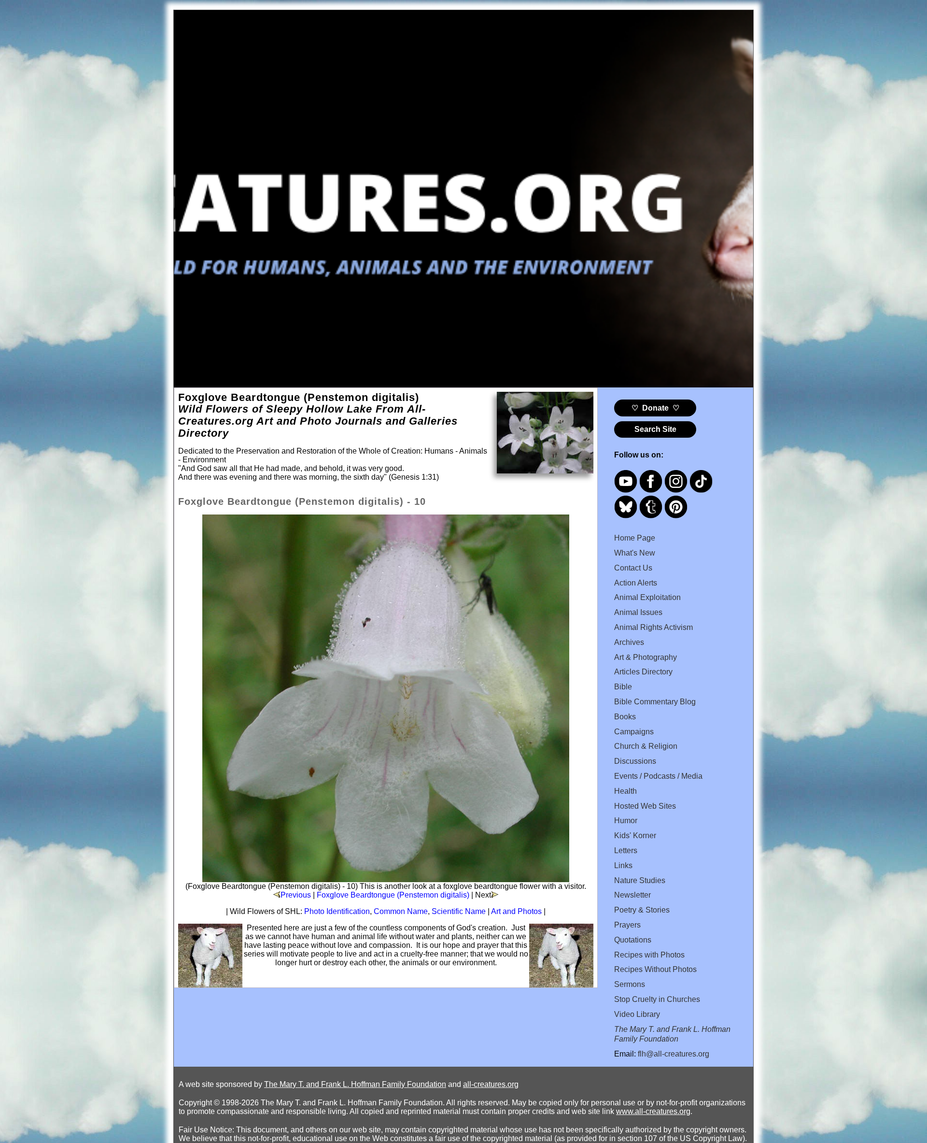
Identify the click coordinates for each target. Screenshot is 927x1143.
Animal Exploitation (647, 597)
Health (625, 791)
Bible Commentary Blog (655, 702)
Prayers (627, 925)
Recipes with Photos (649, 955)
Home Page (634, 538)
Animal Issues (638, 612)
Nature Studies (639, 880)
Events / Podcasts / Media (658, 776)
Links (623, 865)
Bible (623, 687)
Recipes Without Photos (655, 969)
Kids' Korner (635, 835)
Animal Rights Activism (653, 627)
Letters (625, 850)
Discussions (635, 761)
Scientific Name (459, 911)
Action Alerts (635, 583)
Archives (629, 642)
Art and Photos (516, 911)
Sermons (629, 984)
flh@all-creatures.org (673, 1054)
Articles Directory (643, 672)
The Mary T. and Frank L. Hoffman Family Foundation (355, 1084)
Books (625, 717)
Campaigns (634, 732)
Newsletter (632, 895)
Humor (625, 820)
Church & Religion (645, 746)
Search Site (655, 429)
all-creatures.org (491, 1084)
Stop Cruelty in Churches (657, 999)
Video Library (637, 1014)
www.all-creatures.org (653, 1111)
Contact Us (633, 568)
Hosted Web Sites (645, 806)
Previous (296, 895)
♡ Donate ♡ (655, 408)
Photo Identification (337, 911)
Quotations (632, 940)
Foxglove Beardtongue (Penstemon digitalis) (393, 895)
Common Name (401, 911)
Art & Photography (645, 657)
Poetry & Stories (642, 910)
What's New (634, 553)
